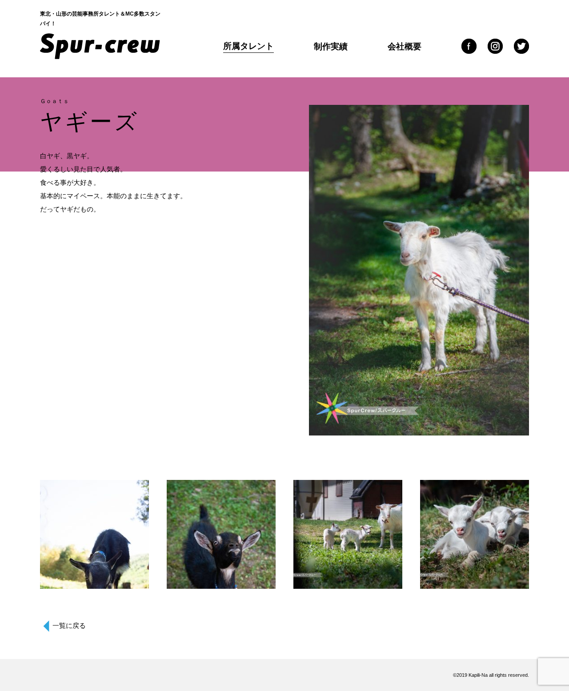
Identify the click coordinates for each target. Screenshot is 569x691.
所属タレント (248, 46)
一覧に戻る (69, 625)
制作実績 (331, 46)
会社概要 (404, 46)
